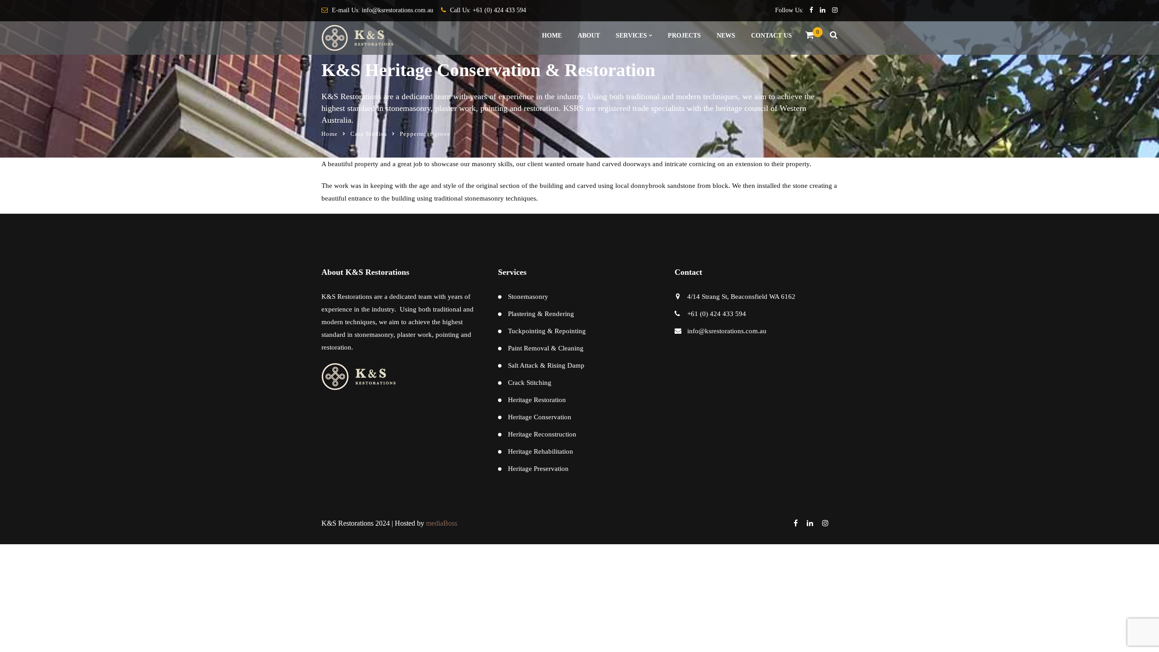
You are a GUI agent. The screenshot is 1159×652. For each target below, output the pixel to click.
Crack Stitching (529, 382)
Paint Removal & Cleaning (546, 348)
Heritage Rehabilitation (540, 451)
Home (552, 35)
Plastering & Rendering (541, 313)
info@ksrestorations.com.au (397, 10)
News (726, 35)
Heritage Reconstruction (542, 434)
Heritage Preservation (538, 468)
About (589, 35)
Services (631, 35)
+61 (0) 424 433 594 (499, 10)
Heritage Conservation (539, 417)
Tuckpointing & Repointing (547, 331)
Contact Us (771, 35)
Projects (684, 35)
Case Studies (368, 133)
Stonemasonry (528, 296)
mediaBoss (441, 523)
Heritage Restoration (537, 399)
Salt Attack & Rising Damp (546, 365)
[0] (809, 37)
